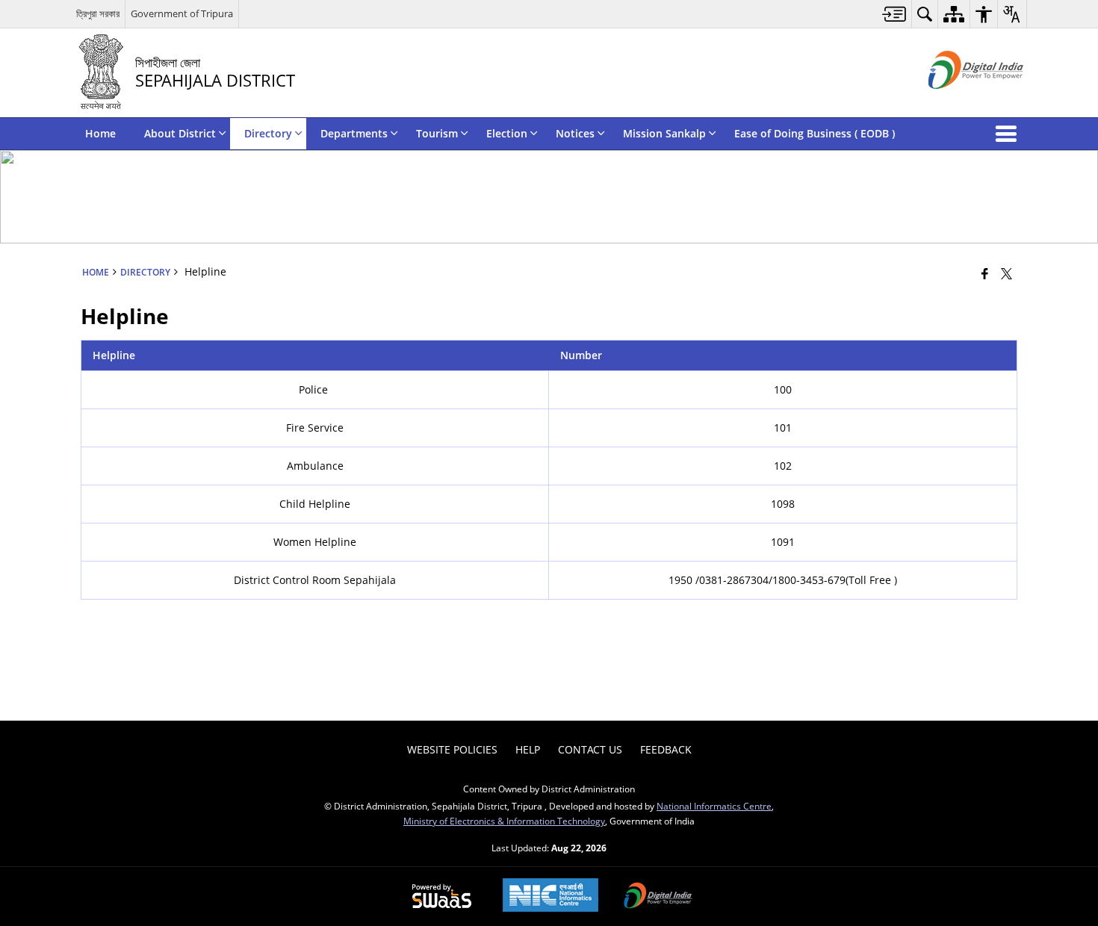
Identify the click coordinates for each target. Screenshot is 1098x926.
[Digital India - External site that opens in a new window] (957, 101)
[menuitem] (894, 14)
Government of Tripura (182, 13)
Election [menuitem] (506, 133)
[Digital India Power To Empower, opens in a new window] (658, 897)
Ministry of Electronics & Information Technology (504, 821)
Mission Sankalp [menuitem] (664, 133)
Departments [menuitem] (354, 133)
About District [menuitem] (180, 133)
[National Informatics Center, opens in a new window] (550, 896)
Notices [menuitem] (575, 133)
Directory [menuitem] (268, 133)
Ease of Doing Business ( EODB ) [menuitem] (814, 133)
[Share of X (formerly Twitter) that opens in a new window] (1006, 273)
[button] (1009, 133)
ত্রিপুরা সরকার (98, 13)
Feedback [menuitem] (666, 749)
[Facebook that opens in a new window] (985, 273)
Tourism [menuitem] (437, 133)
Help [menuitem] (527, 749)
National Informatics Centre (714, 806)
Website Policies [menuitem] (452, 749)
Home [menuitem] (100, 133)
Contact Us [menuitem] (590, 749)
